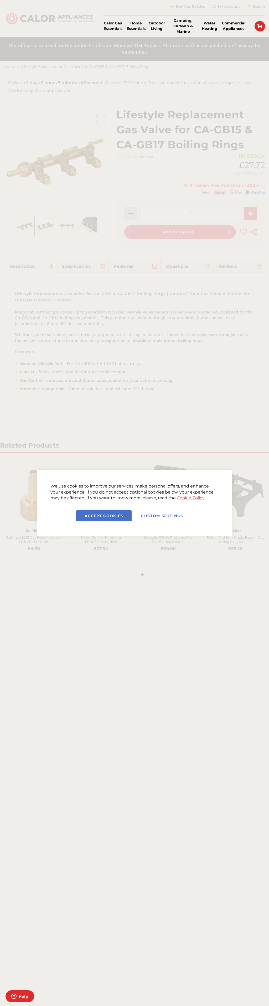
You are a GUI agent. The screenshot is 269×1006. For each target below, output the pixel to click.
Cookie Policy (191, 497)
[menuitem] (113, 26)
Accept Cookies (104, 516)
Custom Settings (162, 516)
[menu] (174, 26)
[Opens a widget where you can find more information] (19, 996)
